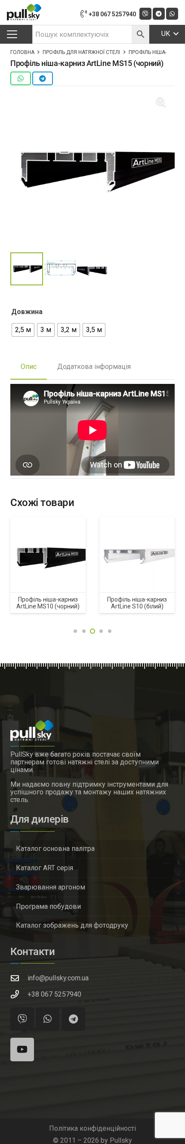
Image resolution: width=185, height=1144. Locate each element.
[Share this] (20, 78)
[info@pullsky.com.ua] (19, 978)
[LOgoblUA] (24, 12)
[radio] (23, 329)
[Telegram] (159, 14)
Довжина (27, 312)
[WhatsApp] (172, 14)
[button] (12, 34)
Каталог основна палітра (55, 849)
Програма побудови (48, 906)
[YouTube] (22, 1049)
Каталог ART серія (44, 868)
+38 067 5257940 (54, 994)
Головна (22, 52)
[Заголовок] (145, 14)
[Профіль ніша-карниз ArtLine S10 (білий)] (137, 554)
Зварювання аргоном (50, 887)
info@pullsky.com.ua (58, 978)
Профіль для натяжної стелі (81, 52)
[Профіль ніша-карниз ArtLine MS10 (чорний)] (48, 554)
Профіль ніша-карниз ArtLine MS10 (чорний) (48, 603)
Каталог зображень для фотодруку (72, 925)
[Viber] (22, 1019)
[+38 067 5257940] (19, 994)
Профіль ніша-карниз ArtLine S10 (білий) (137, 603)
